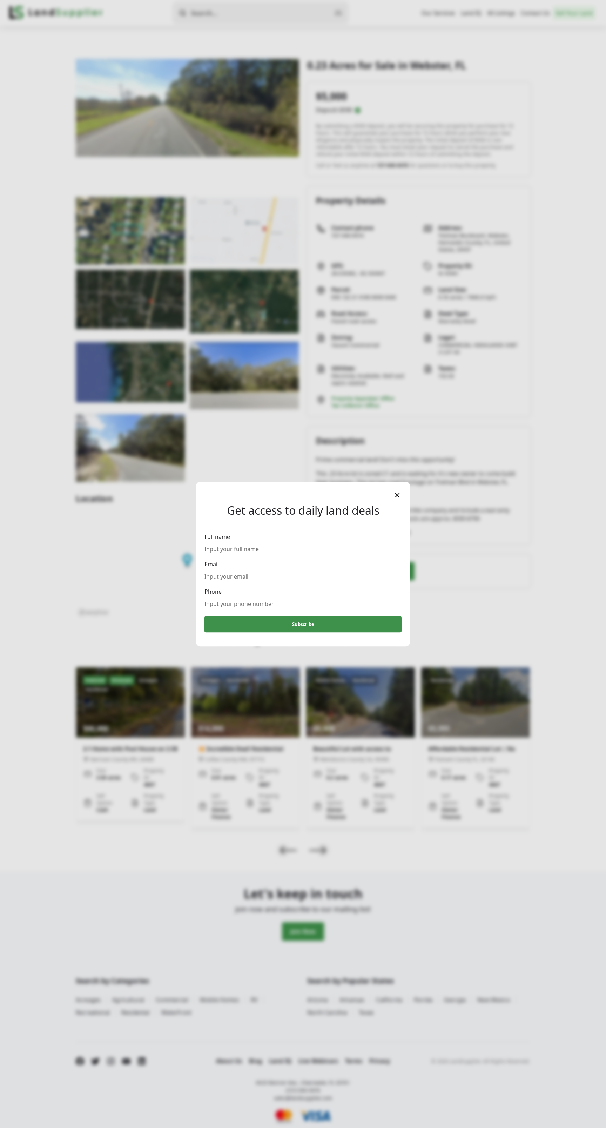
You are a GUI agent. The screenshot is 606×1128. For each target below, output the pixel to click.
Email (211, 564)
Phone (213, 591)
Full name (217, 537)
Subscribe (303, 624)
